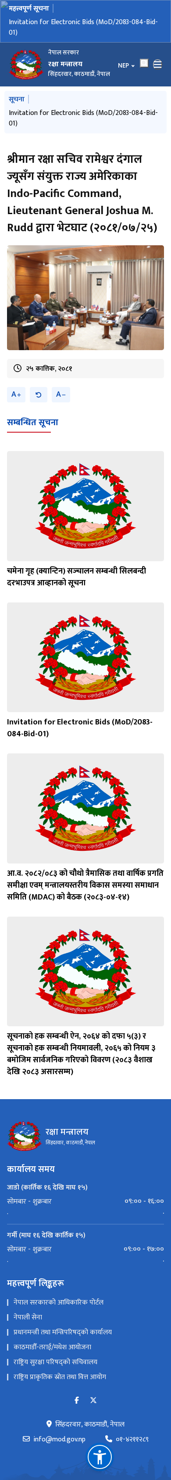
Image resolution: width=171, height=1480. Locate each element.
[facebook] (77, 1401)
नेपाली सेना (28, 1317)
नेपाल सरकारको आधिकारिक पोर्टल (58, 1302)
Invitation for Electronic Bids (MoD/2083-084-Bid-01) (83, 27)
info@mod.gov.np (59, 1439)
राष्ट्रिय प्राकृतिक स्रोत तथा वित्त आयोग (60, 1377)
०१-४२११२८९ (132, 1439)
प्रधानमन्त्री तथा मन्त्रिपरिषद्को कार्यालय (63, 1332)
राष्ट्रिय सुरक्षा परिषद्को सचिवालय (55, 1362)
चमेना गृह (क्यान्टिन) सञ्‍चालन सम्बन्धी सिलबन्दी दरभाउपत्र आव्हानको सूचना (76, 577)
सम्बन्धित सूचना (32, 422)
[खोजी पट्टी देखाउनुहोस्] (144, 63)
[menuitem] (85, 1201)
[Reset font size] (38, 394)
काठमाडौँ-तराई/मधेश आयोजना (52, 1347)
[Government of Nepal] (26, 64)
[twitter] (93, 1401)
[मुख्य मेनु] (158, 64)
